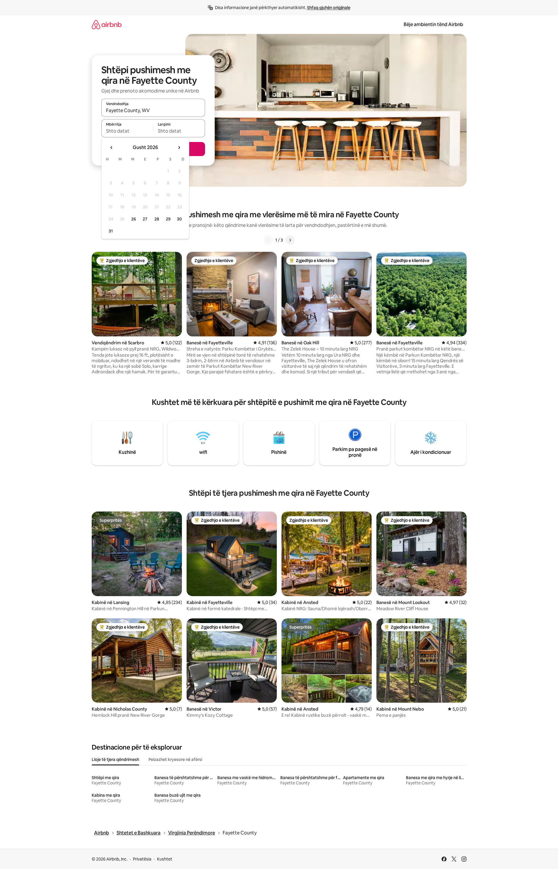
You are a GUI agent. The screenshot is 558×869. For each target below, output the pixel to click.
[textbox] (127, 130)
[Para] (290, 240)
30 (179, 219)
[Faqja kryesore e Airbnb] (107, 24)
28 (156, 219)
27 (145, 219)
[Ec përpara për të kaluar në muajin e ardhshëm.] (179, 147)
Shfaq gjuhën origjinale (328, 7)
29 (168, 219)
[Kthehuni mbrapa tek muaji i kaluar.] (111, 147)
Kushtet (164, 859)
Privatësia (142, 859)
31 (111, 231)
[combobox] (153, 110)
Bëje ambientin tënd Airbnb (433, 24)
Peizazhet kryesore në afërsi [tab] (175, 759)
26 (133, 219)
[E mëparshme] (268, 240)
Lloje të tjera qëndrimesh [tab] (115, 759)
